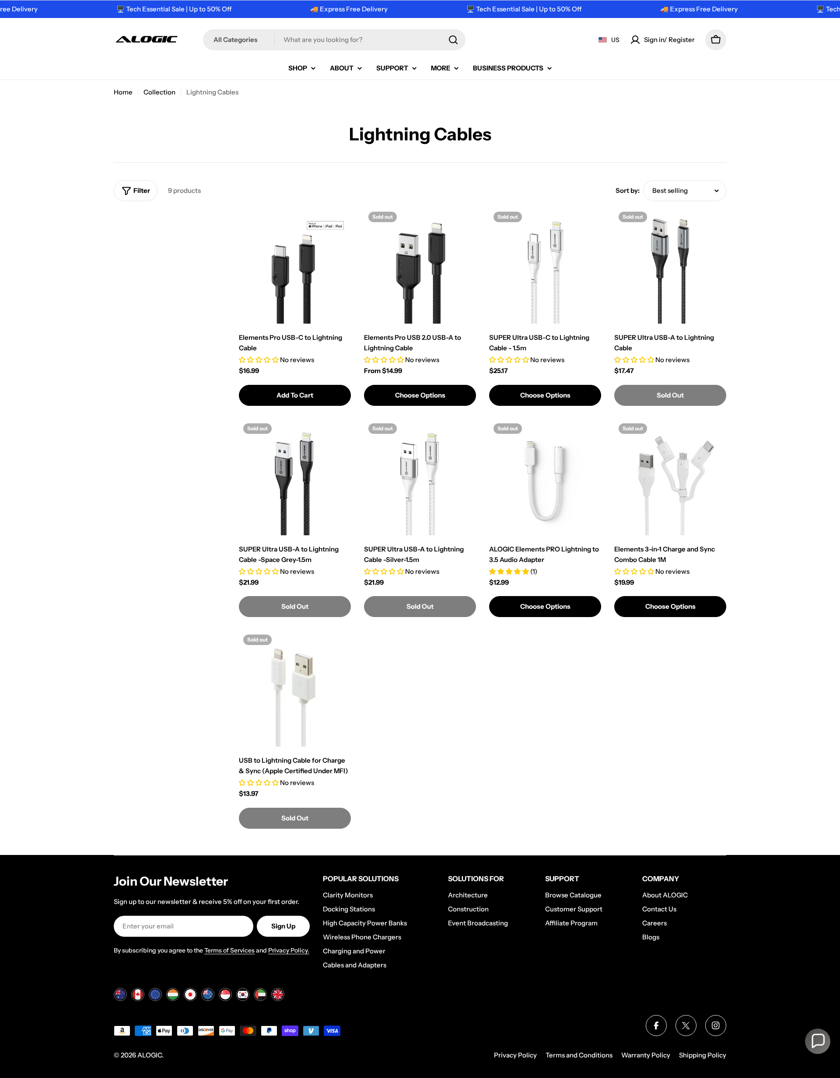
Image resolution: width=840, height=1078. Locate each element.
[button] (817, 1041)
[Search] (453, 40)
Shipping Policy (702, 1055)
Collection (159, 92)
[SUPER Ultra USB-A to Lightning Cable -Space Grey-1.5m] (295, 479)
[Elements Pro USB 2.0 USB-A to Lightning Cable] (420, 268)
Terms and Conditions (579, 1055)
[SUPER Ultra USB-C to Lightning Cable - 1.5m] (545, 268)
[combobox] (334, 39)
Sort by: (628, 190)
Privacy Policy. (288, 950)
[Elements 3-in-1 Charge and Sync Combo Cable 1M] (670, 479)
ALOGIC (149, 1055)
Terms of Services (229, 950)
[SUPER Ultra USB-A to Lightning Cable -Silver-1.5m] (420, 479)
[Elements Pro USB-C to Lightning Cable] (295, 268)
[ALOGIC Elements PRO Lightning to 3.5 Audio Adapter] (545, 479)
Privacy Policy (515, 1055)
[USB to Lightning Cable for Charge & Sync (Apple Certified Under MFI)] (295, 691)
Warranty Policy (645, 1055)
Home (123, 92)
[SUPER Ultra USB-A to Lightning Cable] (670, 268)
